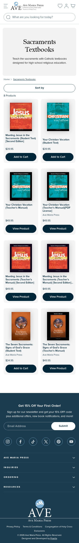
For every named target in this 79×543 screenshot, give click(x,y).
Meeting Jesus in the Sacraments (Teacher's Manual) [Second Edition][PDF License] (57, 281)
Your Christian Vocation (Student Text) (56, 141)
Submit (63, 426)
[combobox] (39, 17)
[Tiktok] (33, 442)
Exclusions (39, 531)
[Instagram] (8, 442)
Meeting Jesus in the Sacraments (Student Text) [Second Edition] (21, 138)
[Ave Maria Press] (30, 6)
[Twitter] (46, 442)
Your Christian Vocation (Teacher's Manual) (19, 206)
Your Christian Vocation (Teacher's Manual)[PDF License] (56, 208)
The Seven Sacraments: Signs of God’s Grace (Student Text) (19, 347)
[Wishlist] (60, 6)
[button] (6, 6)
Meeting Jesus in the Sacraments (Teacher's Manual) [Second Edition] (20, 279)
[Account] (66, 6)
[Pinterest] (59, 442)
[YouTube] (71, 442)
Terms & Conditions (32, 526)
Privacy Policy (13, 526)
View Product (21, 228)
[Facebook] (20, 442)
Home (7, 79)
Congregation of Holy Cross (58, 526)
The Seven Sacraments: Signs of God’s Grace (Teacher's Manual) (56, 347)
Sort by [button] (39, 88)
